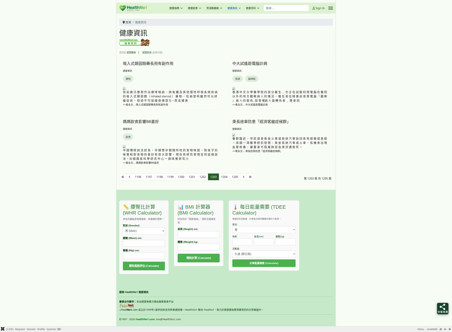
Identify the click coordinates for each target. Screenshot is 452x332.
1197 (149, 177)
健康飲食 (193, 8)
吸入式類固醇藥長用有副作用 (148, 63)
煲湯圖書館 (212, 8)
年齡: (235, 236)
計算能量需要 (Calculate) (264, 263)
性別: (235, 224)
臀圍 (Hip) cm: (131, 250)
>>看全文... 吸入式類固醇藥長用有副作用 (145, 104)
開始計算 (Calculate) (198, 257)
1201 (192, 177)
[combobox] (286, 8)
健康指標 (174, 8)
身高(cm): (259, 236)
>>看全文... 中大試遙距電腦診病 (250, 104)
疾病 (237, 78)
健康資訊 (232, 8)
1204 (224, 177)
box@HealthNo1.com (168, 319)
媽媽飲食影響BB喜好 (141, 121)
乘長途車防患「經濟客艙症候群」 (261, 121)
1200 (181, 177)
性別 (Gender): (131, 225)
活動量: (236, 249)
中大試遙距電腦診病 (249, 63)
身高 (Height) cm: (188, 229)
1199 (170, 177)
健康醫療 (131, 52)
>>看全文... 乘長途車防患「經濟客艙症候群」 (257, 151)
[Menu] (330, 8)
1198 (159, 177)
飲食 (128, 137)
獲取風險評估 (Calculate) (144, 265)
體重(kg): (280, 236)
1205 (235, 177)
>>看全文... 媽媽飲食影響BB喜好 (141, 162)
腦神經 (251, 78)
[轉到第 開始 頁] (123, 177)
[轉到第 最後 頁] (250, 177)
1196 (138, 177)
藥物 (128, 78)
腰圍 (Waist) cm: (132, 238)
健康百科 (251, 8)
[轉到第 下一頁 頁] (243, 177)
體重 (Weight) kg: (188, 241)
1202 (203, 177)
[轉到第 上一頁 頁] (129, 177)
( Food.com (129, 309)
